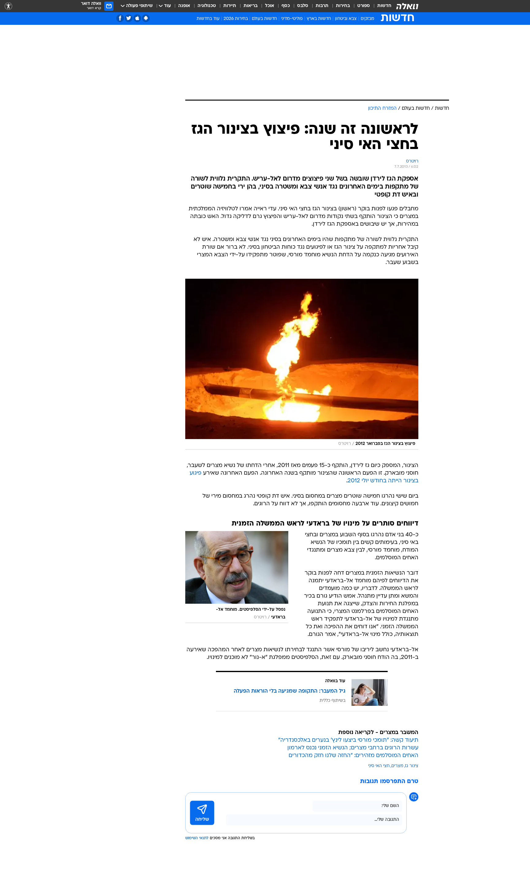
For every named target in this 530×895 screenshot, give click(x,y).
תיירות (229, 6)
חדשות (384, 6)
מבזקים (367, 19)
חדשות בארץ (319, 19)
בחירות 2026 (236, 19)
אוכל (269, 6)
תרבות (322, 6)
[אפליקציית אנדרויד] (146, 18)
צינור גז (411, 766)
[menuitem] (380, 6)
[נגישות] (8, 6)
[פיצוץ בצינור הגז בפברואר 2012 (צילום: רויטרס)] (301, 364)
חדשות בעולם (264, 19)
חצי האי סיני (379, 766)
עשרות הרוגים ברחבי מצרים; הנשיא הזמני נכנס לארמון (352, 748)
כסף (286, 6)
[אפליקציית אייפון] (137, 18)
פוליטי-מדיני (292, 19)
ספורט (363, 6)
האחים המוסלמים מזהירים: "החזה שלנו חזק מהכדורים (353, 756)
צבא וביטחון (346, 19)
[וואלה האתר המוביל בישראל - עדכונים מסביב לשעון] (407, 6)
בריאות (251, 6)
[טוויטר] (128, 18)
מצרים (397, 766)
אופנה (184, 6)
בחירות (343, 6)
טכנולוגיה (207, 6)
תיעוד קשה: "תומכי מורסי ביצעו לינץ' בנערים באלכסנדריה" (348, 740)
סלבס (302, 6)
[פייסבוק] (120, 18)
